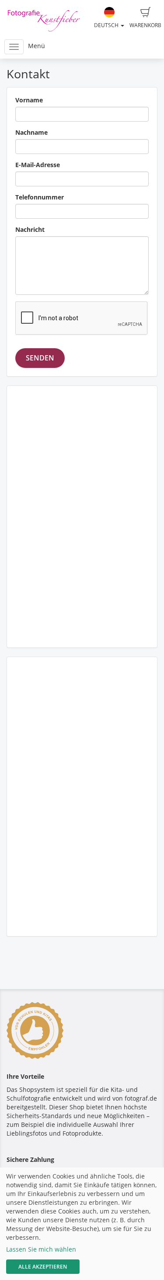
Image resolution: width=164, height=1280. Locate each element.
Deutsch (107, 25)
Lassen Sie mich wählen (41, 1249)
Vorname (29, 100)
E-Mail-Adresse (37, 165)
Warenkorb (145, 25)
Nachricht (30, 229)
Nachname (31, 132)
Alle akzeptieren (42, 1266)
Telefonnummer (39, 197)
